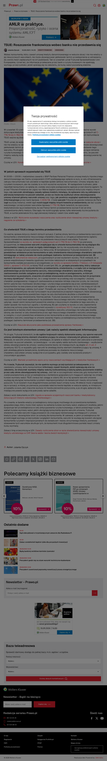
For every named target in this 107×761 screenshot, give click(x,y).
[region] (53, 135)
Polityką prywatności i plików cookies (46, 135)
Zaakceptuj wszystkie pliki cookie (53, 142)
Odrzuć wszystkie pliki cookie (53, 150)
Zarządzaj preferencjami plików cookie (53, 156)
